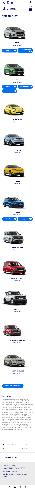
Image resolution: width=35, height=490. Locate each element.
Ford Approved (25, 50)
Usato (28, 445)
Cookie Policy (28, 473)
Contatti (24, 449)
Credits (5, 476)
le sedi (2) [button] (11, 457)
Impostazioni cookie (8, 474)
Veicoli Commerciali (12, 385)
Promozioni (6, 449)
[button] (9, 487)
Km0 (11, 91)
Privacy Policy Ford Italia (10, 471)
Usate (11, 50)
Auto (8, 445)
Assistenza (16, 449)
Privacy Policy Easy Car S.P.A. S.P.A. (13, 473)
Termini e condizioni (22, 474)
